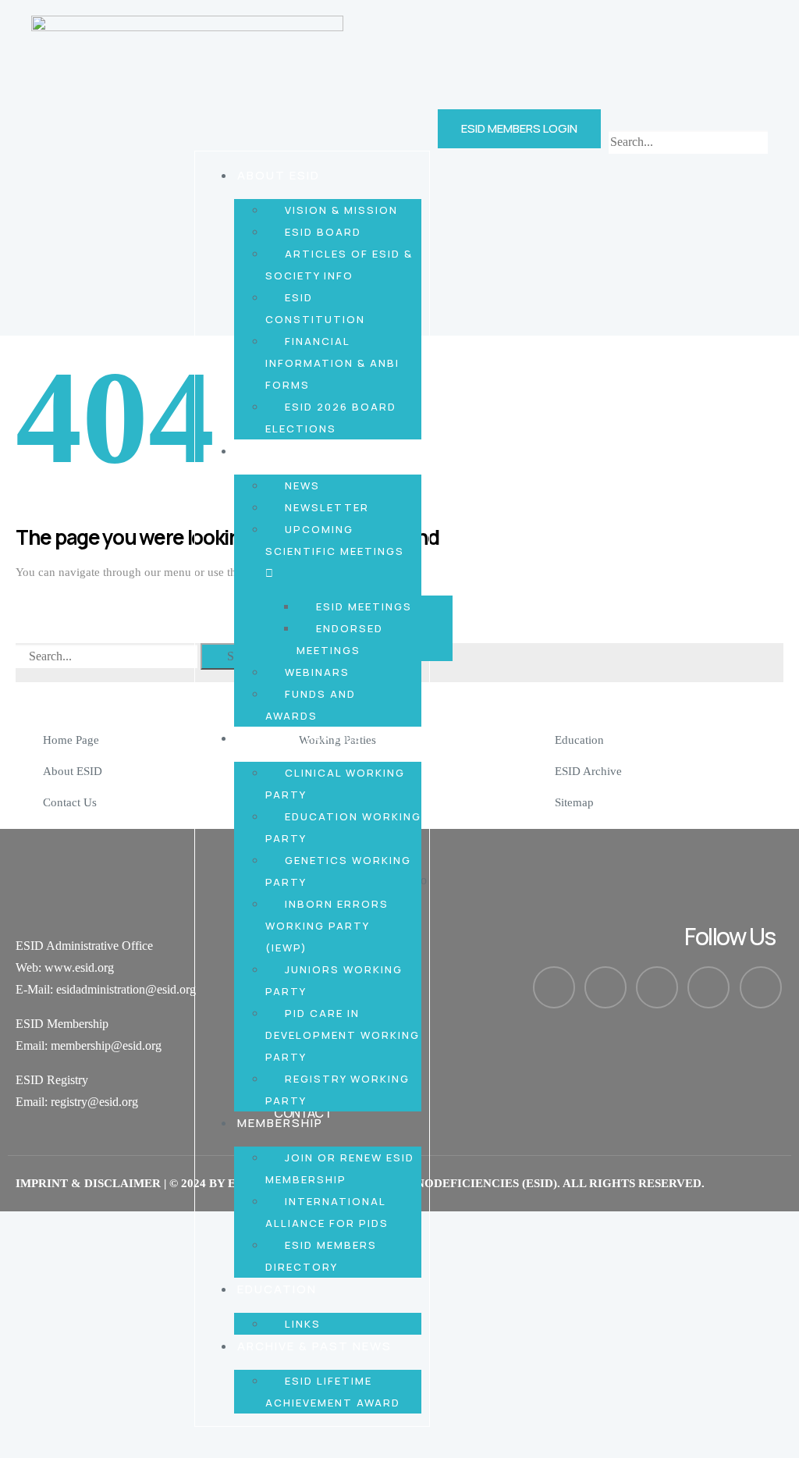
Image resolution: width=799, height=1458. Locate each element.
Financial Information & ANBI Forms (332, 363)
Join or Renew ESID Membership (339, 1168)
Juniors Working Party (334, 980)
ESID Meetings (364, 606)
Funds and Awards (310, 705)
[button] (688, 119)
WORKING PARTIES (300, 738)
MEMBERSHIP (280, 1123)
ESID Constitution (315, 308)
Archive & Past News (314, 1346)
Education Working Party (343, 827)
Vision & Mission (341, 210)
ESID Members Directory (321, 1256)
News (302, 485)
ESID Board (323, 232)
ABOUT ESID (278, 175)
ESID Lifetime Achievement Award (332, 1392)
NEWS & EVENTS (291, 451)
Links (303, 1324)
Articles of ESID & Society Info (339, 265)
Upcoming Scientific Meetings (334, 540)
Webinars (317, 672)
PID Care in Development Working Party (342, 1035)
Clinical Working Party (335, 784)
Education (277, 1289)
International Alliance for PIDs (327, 1212)
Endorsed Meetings (340, 639)
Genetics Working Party (338, 871)
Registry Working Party (337, 1090)
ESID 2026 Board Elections (330, 418)
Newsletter (327, 507)
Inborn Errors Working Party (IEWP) (327, 926)
